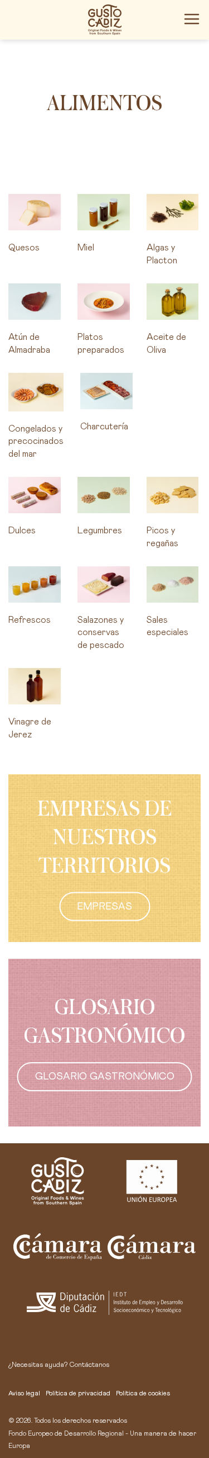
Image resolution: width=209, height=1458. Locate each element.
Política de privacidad (78, 1393)
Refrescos (29, 620)
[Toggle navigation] (191, 19)
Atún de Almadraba (29, 343)
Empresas (104, 907)
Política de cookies (143, 1393)
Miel (85, 247)
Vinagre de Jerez (29, 728)
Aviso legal (24, 1393)
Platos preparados (100, 343)
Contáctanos (89, 1365)
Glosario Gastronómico (104, 1077)
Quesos (24, 247)
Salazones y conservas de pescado (100, 633)
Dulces (22, 530)
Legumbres (99, 530)
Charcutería (104, 426)
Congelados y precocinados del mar (36, 441)
